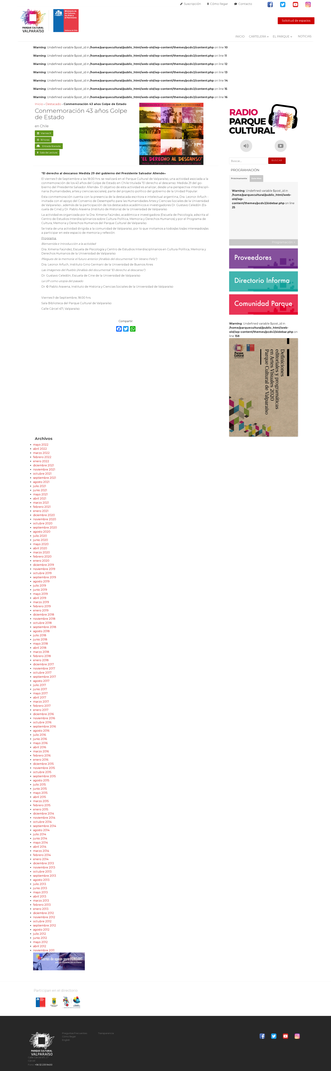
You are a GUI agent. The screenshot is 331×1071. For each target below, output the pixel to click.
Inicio (240, 36)
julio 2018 (39, 635)
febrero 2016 (42, 755)
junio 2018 (40, 639)
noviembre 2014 (44, 817)
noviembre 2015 (44, 768)
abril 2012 (39, 946)
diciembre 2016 (43, 714)
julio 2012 (39, 933)
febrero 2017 (42, 705)
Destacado (53, 104)
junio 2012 (40, 938)
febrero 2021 (42, 506)
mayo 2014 (40, 842)
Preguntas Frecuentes (74, 1033)
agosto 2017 (41, 681)
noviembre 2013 (44, 867)
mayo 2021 (40, 494)
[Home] (49, 21)
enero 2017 (40, 710)
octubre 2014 (42, 822)
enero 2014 (40, 859)
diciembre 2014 (43, 813)
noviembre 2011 (43, 950)
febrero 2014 (42, 855)
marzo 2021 (41, 502)
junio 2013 (40, 888)
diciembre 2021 (43, 465)
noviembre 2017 (44, 668)
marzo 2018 (41, 652)
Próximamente (239, 178)
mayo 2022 (40, 444)
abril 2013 (39, 896)
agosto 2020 (41, 531)
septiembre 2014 (44, 826)
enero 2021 (40, 511)
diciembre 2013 (43, 863)
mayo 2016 (40, 743)
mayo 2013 (40, 892)
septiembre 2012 (44, 925)
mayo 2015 (40, 792)
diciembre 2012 (43, 913)
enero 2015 (40, 809)
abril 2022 (40, 448)
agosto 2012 (41, 929)
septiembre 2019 (44, 577)
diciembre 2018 (43, 614)
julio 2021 (39, 486)
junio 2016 (40, 739)
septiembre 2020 (45, 527)
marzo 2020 (41, 552)
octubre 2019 (42, 573)
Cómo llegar (219, 4)
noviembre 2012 (44, 917)
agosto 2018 (41, 631)
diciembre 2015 (43, 763)
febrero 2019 (42, 606)
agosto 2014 (41, 830)
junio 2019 (40, 589)
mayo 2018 (40, 643)
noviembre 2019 (44, 569)
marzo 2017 (41, 701)
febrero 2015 (42, 805)
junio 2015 (40, 788)
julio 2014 (39, 834)
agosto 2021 (41, 482)
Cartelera (257, 36)
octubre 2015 (42, 772)
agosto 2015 (41, 780)
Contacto (245, 4)
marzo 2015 (41, 801)
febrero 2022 (42, 457)
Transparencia (106, 1033)
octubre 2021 (42, 473)
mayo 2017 (40, 693)
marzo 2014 (41, 851)
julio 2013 (39, 884)
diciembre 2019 (43, 565)
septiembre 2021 (44, 477)
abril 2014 (39, 846)
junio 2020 (40, 540)
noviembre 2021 (44, 469)
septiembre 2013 (44, 875)
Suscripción (192, 4)
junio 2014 (40, 838)
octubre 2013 (42, 871)
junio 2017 (40, 689)
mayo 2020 (41, 544)
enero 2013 (40, 909)
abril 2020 (40, 548)
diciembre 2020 (44, 515)
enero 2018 (41, 660)
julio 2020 (40, 535)
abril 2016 (39, 747)
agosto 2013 (41, 880)
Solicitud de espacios (296, 20)
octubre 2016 (42, 722)
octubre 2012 (42, 921)
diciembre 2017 (43, 664)
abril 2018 (39, 647)
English (66, 1040)
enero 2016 (40, 759)
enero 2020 (41, 560)
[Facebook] (119, 329)
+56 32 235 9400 (43, 1064)
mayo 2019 (40, 594)
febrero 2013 (42, 904)
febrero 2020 (42, 556)
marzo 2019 (41, 602)
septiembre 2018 (44, 627)
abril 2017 (39, 697)
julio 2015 (39, 784)
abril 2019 (39, 598)
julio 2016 (39, 734)
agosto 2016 (41, 730)
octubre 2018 (42, 623)
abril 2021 (39, 498)
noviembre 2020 (44, 519)
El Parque (281, 36)
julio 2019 (39, 585)
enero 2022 (41, 461)
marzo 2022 (41, 453)
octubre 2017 (42, 672)
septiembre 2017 (44, 676)
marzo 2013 (41, 900)
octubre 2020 (42, 523)
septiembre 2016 (44, 726)
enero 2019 (40, 610)
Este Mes (256, 178)
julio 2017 (39, 685)
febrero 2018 (42, 656)
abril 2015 (39, 797)
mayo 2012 (40, 942)
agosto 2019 (41, 581)
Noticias (305, 36)
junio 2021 (40, 490)
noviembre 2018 (44, 618)
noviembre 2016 (44, 718)
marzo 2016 (41, 751)
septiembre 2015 (44, 776)
